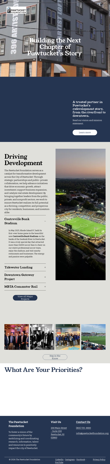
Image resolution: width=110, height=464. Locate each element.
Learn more (85, 132)
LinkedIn (59, 459)
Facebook (80, 459)
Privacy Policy (99, 459)
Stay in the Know (55, 357)
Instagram (70, 459)
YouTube (59, 462)
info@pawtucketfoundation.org (92, 433)
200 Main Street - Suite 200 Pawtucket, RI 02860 (59, 433)
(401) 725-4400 (83, 428)
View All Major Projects (25, 297)
